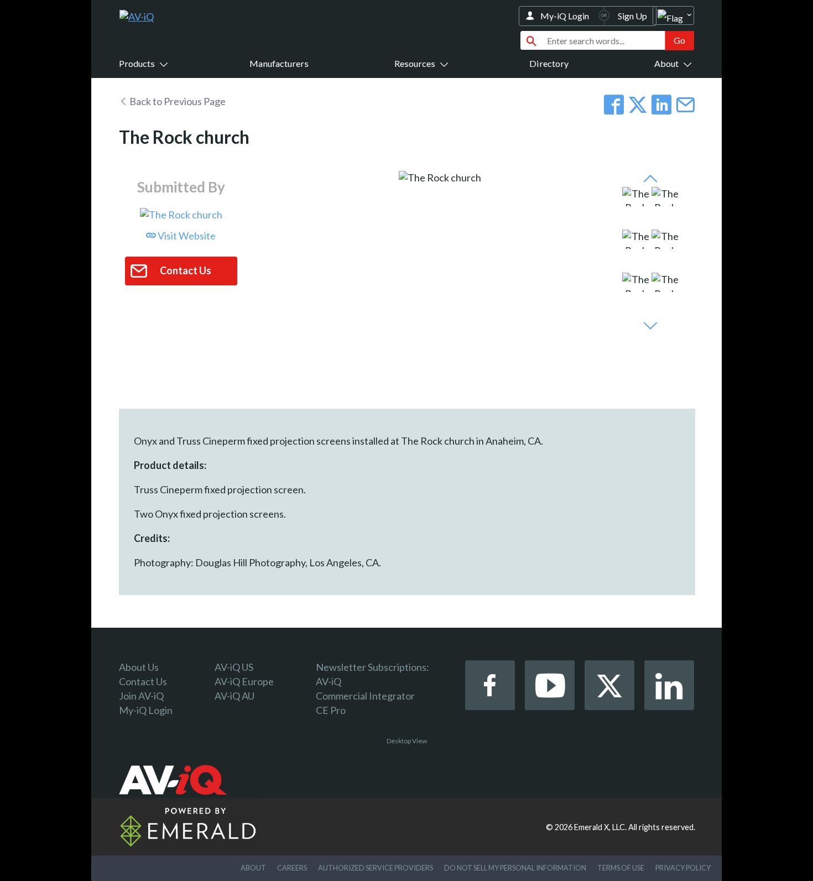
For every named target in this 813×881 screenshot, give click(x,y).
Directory (549, 63)
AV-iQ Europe (244, 681)
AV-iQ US (234, 667)
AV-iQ (328, 681)
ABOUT (253, 867)
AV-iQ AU (234, 696)
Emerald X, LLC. (600, 827)
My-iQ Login (564, 16)
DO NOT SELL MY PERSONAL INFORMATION (515, 867)
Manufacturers (279, 63)
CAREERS (292, 867)
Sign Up (632, 16)
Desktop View (407, 741)
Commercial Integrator (365, 696)
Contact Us (143, 681)
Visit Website (186, 236)
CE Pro (331, 710)
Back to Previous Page (177, 101)
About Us (139, 667)
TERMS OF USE (620, 867)
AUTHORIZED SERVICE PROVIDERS (375, 867)
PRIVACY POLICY (683, 867)
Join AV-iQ (141, 696)
